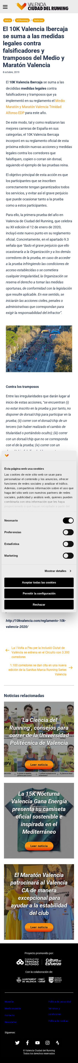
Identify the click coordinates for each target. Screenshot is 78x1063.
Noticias (38, 20)
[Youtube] (37, 1042)
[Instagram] (47, 1042)
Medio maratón (13, 1008)
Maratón (9, 1001)
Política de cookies (58, 1021)
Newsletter (10, 1022)
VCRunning (22, 20)
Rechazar (39, 604)
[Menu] (5, 6)
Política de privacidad (59, 1001)
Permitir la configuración (39, 593)
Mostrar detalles (55, 571)
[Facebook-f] (27, 1042)
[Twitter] (17, 1042)
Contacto (9, 1015)
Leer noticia (39, 764)
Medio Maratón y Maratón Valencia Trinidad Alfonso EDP (35, 107)
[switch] (68, 532)
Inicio (8, 20)
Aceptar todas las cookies (39, 582)
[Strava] (57, 1042)
